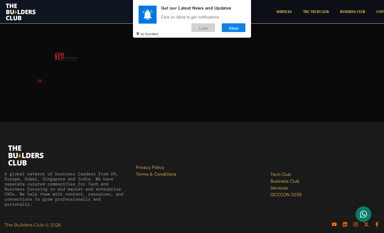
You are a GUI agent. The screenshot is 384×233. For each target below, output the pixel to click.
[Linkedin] (344, 224)
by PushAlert (149, 33)
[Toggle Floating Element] (363, 214)
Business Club (352, 11)
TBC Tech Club (316, 11)
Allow (234, 28)
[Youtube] (334, 224)
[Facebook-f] (377, 224)
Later (203, 28)
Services (284, 11)
